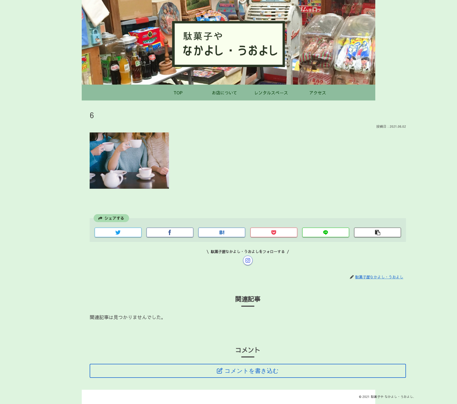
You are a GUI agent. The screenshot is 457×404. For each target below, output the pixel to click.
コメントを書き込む (252, 371)
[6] (221, 232)
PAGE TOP (442, 387)
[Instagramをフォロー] (248, 260)
